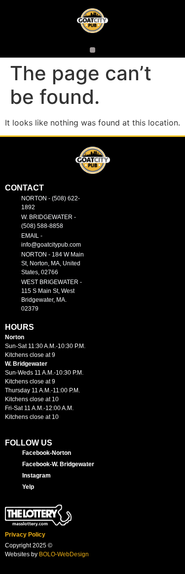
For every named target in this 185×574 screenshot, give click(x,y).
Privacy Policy (25, 534)
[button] (92, 50)
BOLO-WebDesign (64, 554)
